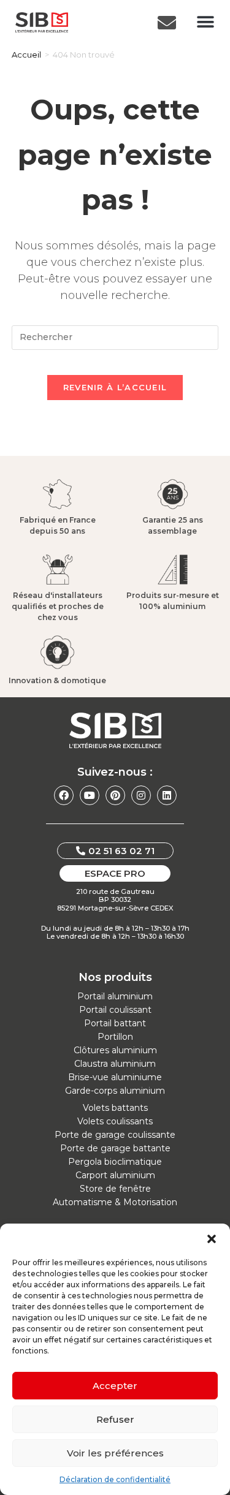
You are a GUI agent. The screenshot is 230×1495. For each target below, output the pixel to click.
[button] (211, 1239)
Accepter (115, 1385)
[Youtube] (89, 795)
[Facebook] (64, 795)
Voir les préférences (115, 1453)
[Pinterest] (115, 795)
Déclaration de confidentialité (115, 1479)
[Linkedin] (167, 795)
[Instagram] (141, 795)
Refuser (115, 1419)
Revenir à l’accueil (115, 387)
